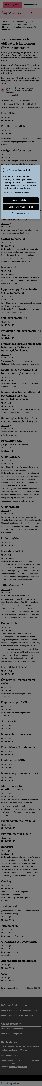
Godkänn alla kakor (20, 200)
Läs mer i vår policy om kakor (16, 193)
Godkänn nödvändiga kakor (21, 207)
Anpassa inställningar (22, 213)
